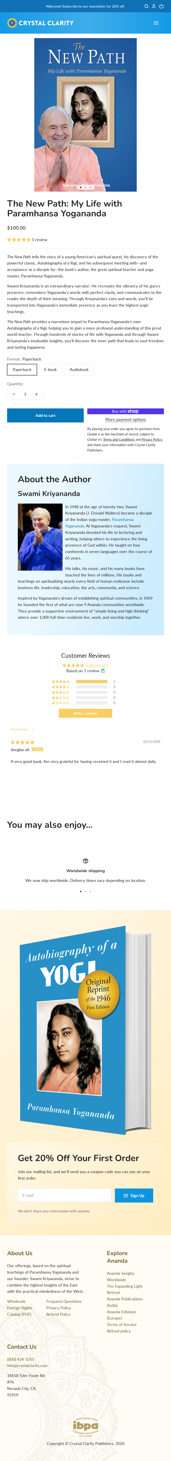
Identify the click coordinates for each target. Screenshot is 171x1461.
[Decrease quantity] (13, 394)
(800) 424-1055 (20, 1359)
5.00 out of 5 (97, 665)
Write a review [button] (85, 713)
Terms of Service (122, 1324)
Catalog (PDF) (19, 1314)
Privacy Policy (58, 1307)
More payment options (125, 419)
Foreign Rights (19, 1307)
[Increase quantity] (36, 394)
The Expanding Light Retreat (124, 1289)
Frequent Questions (63, 1301)
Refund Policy (58, 1314)
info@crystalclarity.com (27, 1365)
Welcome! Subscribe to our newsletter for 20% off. (85, 6)
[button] (19, 239)
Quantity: (15, 383)
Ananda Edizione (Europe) (121, 1315)
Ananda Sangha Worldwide (120, 1276)
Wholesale (16, 1301)
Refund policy (119, 1330)
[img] (22, 742)
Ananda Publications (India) (125, 1302)
